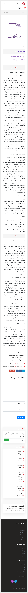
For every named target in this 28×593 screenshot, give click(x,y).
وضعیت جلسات (21, 528)
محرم (18, 510)
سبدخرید (23, 569)
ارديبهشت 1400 (19, 495)
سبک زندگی (21, 508)
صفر (15, 510)
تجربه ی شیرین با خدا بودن (17, 360)
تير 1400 (21, 491)
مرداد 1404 (20, 451)
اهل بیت (12, 510)
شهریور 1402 (20, 465)
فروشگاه (23, 551)
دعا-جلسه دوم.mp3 (18, 60)
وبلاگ (23, 549)
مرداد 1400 (20, 488)
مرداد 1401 (20, 477)
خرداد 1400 (20, 493)
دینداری (22, 510)
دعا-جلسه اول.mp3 (16, 56)
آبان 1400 (21, 484)
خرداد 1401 (20, 479)
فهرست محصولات (21, 567)
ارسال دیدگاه (21, 417)
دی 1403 (21, 456)
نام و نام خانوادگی (21, 397)
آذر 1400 (21, 481)
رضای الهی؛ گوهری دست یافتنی (16, 355)
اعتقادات (5, 366)
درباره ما (23, 540)
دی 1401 (21, 472)
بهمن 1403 (20, 454)
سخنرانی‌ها (22, 533)
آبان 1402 (20, 461)
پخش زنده (22, 530)
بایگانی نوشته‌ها (21, 572)
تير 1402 (21, 468)
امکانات (23, 553)
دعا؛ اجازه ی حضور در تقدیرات (17, 357)
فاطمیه (8, 508)
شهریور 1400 (20, 486)
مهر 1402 (21, 463)
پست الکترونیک (21, 403)
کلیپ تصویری (13, 506)
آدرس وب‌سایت (21, 410)
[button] (24, 8)
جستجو (6, 440)
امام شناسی (7, 510)
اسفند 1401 (20, 470)
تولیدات (23, 537)
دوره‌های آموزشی (21, 535)
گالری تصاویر (22, 565)
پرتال (14, 588)
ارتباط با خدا (20, 366)
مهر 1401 (21, 475)
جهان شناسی (14, 508)
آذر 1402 (21, 458)
